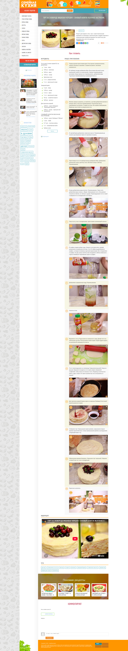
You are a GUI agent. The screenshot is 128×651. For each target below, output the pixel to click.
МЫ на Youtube (30, 61)
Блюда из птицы (25, 31)
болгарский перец (29, 158)
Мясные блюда (25, 34)
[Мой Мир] (81, 43)
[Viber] (83, 43)
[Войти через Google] (42, 629)
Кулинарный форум (29, 65)
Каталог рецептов (29, 11)
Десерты (24, 25)
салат (30, 129)
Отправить (49, 638)
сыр (22, 158)
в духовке (26, 133)
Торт (27, 155)
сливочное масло (27, 152)
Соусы (23, 40)
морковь (32, 155)
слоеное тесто (23, 126)
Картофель (24, 137)
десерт (24, 146)
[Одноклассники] (79, 43)
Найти (69, 10)
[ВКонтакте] (77, 43)
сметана (26, 160)
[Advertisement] (53, 148)
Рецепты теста (25, 55)
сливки (22, 155)
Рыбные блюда (25, 37)
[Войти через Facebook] (42, 624)
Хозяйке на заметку (26, 52)
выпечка (31, 146)
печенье (22, 149)
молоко (33, 160)
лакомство (102, 567)
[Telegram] (87, 43)
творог (28, 142)
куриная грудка (31, 126)
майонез (23, 142)
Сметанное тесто (52, 567)
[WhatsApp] (85, 43)
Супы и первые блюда (27, 19)
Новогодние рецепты (26, 16)
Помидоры (28, 140)
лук (22, 160)
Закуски (24, 46)
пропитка (55, 570)
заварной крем (81, 567)
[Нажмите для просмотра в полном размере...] (88, 88)
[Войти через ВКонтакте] (42, 622)
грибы (22, 140)
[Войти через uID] (42, 620)
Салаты (23, 28)
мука (26, 164)
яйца (30, 137)
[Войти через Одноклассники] (42, 631)
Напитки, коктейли (26, 49)
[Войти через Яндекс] (42, 627)
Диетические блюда (26, 43)
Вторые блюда (25, 22)
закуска (24, 129)
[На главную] (29, 4)
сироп (67, 567)
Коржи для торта (46, 570)
